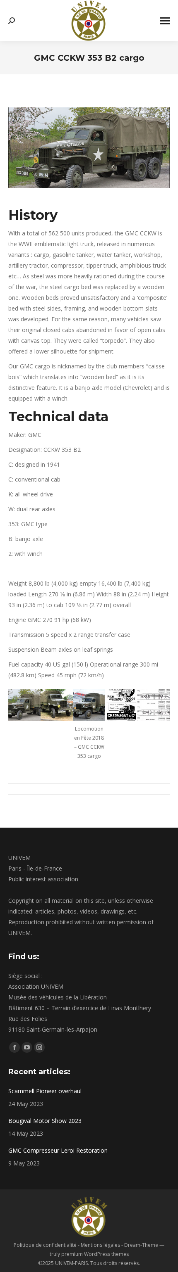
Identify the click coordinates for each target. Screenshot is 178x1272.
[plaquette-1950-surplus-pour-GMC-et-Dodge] (121, 705)
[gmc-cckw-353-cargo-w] (24, 705)
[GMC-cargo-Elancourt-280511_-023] (57, 705)
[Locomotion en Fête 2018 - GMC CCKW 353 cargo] (89, 705)
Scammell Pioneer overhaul (45, 1091)
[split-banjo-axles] (153, 705)
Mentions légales (100, 1244)
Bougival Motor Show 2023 (45, 1121)
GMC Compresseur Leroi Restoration (58, 1150)
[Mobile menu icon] (165, 21)
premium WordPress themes (95, 1254)
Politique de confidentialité (45, 1244)
